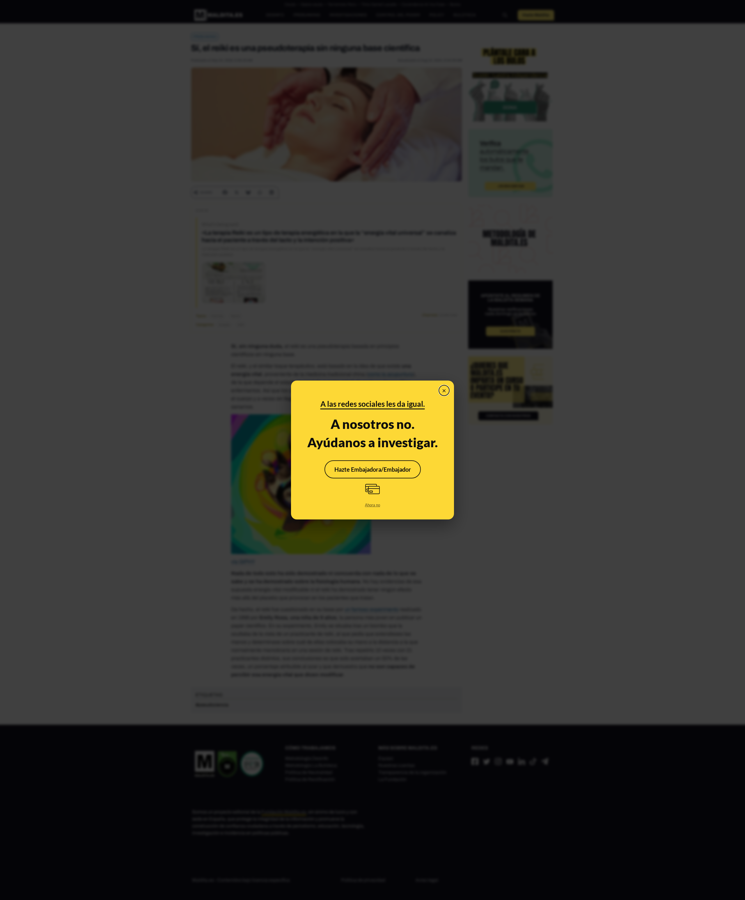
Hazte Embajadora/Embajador (372, 469)
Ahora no (372, 505)
